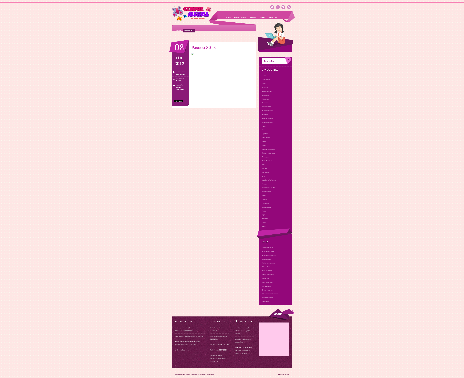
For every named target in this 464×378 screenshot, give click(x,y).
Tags (263, 215)
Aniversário (266, 80)
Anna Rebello (180, 74)
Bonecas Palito (267, 91)
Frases (264, 145)
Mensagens (266, 157)
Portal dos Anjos (267, 298)
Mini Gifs (265, 168)
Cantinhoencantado (268, 263)
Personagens (266, 192)
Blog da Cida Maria (268, 251)
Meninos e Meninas (268, 153)
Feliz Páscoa (214, 350)
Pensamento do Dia (268, 188)
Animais (264, 76)
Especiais (265, 134)
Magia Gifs (265, 278)
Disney (264, 126)
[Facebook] (278, 7)
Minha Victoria (266, 286)
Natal (263, 176)
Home (228, 18)
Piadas (264, 195)
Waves (264, 226)
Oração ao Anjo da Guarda (194, 336)
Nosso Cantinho (267, 290)
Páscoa (178, 81)
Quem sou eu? (240, 18)
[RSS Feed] (289, 7)
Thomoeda (265, 301)
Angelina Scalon (267, 247)
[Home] (272, 7)
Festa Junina (266, 138)
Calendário (265, 99)
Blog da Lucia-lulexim (269, 255)
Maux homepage (267, 282)
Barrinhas (265, 87)
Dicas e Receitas (267, 122)
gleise (177, 350)
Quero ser (185, 350)
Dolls (263, 130)
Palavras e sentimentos (270, 294)
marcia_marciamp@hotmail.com (186, 328)
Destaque (265, 114)
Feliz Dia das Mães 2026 (218, 336)
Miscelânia (265, 172)
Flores (264, 141)
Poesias (264, 199)
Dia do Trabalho (215, 344)
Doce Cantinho (267, 271)
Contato (273, 18)
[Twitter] (283, 7)
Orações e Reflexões (269, 180)
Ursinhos (265, 219)
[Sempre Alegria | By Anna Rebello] (192, 13)
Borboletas (265, 95)
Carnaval (265, 103)
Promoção (265, 203)
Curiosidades (266, 107)
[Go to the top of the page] (281, 314)
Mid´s (263, 165)
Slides (253, 18)
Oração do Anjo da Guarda (184, 331)
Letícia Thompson (268, 274)
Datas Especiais (267, 110)
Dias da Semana (267, 118)
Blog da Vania (266, 259)
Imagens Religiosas (268, 149)
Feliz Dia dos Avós (216, 328)
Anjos (264, 83)
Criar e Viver (266, 267)
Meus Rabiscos (267, 161)
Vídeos (263, 18)
